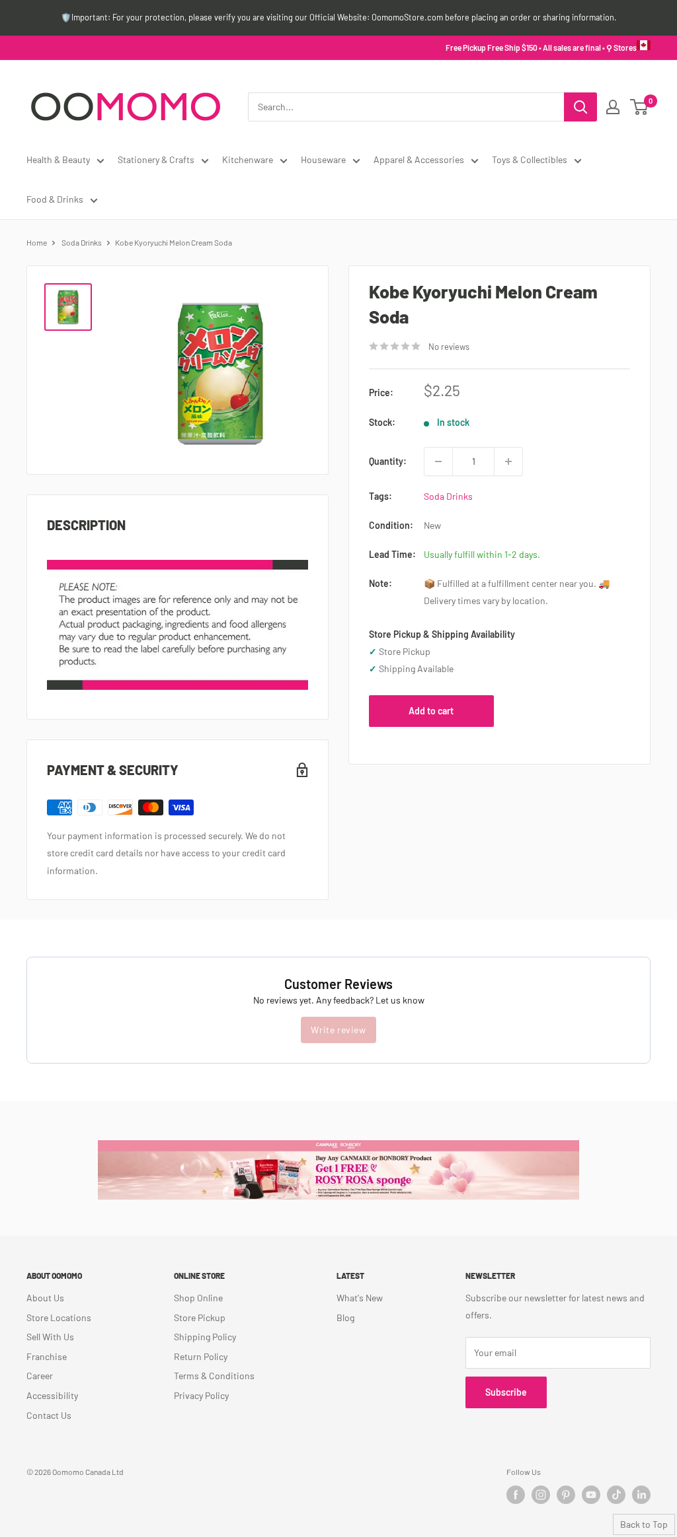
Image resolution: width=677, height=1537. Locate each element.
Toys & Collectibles (529, 159)
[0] (639, 107)
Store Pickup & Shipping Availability (442, 634)
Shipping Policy (205, 1336)
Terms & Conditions (214, 1375)
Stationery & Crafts (156, 159)
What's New (360, 1297)
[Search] (580, 106)
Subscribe (506, 1392)
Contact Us (48, 1415)
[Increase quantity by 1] (508, 461)
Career (39, 1375)
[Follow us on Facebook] (515, 1495)
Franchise (46, 1356)
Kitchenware (247, 159)
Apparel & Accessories (419, 159)
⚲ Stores (621, 47)
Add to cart (431, 710)
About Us (45, 1297)
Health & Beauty (58, 159)
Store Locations (58, 1317)
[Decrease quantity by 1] (438, 461)
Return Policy (200, 1356)
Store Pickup (199, 1317)
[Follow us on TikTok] (616, 1495)
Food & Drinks (54, 199)
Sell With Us (50, 1336)
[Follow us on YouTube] (591, 1495)
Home (36, 242)
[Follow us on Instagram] (541, 1495)
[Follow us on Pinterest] (566, 1495)
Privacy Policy (201, 1395)
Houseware (323, 159)
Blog (345, 1317)
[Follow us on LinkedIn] (641, 1495)
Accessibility (52, 1395)
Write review (338, 1029)
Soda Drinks (81, 242)
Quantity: (388, 461)
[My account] (612, 107)
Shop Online (198, 1297)
